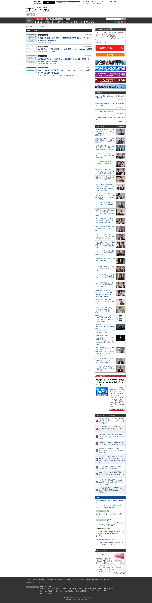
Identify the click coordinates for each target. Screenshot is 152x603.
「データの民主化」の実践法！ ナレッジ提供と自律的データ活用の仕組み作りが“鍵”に (104, 236)
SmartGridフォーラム (109, 588)
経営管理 (48, 42)
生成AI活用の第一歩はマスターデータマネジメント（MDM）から (105, 204)
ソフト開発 (100, 1)
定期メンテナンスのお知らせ (104, 111)
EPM (43, 42)
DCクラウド (61, 2)
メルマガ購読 (49, 579)
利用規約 (41, 579)
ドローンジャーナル (115, 591)
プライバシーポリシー (79, 579)
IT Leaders (37, 10)
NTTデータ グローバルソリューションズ (49, 75)
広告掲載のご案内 (60, 579)
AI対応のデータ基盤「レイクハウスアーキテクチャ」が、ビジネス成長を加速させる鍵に (104, 171)
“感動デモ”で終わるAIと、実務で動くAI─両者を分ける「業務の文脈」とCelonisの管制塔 (105, 140)
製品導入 (74, 2)
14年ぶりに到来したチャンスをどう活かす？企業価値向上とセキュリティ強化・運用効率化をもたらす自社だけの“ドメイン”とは (104, 351)
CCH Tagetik (51, 51)
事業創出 (48, 22)
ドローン (93, 3)
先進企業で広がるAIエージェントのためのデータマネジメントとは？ (104, 301)
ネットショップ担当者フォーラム (49, 591)
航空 (54, 64)
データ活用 (57, 22)
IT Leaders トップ (31, 26)
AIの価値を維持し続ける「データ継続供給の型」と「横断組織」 (104, 228)
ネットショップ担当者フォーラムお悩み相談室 (73, 591)
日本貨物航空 (41, 64)
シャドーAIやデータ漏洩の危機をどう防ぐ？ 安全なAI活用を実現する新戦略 (105, 252)
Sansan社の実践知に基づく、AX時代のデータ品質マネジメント (105, 163)
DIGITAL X (105, 591)
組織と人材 (79, 22)
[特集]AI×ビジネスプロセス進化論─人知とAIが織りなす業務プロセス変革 (110, 382)
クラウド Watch (97, 588)
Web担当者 (86, 1)
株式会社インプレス (45, 586)
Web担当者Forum (73, 588)
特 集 (64, 19)
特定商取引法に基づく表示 (94, 579)
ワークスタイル (68, 22)
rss (33, 14)
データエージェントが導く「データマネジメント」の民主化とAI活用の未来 (104, 155)
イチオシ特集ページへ (116, 409)
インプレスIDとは (102, 42)
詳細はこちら (118, 573)
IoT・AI (106, 1)
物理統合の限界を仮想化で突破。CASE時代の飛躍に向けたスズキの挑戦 (104, 284)
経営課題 (40, 19)
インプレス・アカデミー (46, 593)
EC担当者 (93, 1)
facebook (30, 14)
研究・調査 (113, 1)
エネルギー (86, 3)
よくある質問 (36, 582)
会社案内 (68, 579)
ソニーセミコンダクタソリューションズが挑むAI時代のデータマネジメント (104, 268)
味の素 (39, 42)
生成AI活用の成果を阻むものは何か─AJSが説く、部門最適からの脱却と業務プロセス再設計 (105, 147)
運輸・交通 (49, 64)
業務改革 (39, 22)
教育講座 (99, 3)
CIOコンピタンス (90, 22)
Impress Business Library (103, 38)
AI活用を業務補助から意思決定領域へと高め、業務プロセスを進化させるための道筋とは (104, 220)
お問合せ (28, 582)
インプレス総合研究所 (85, 588)
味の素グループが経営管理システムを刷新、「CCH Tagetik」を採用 (65, 49)
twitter (27, 14)
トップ (30, 20)
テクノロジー (52, 19)
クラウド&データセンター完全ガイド (50, 588)
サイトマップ (107, 579)
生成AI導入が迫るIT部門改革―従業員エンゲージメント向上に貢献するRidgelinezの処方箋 (104, 360)
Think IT (64, 588)
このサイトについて (32, 579)
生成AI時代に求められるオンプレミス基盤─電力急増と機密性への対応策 (104, 368)
